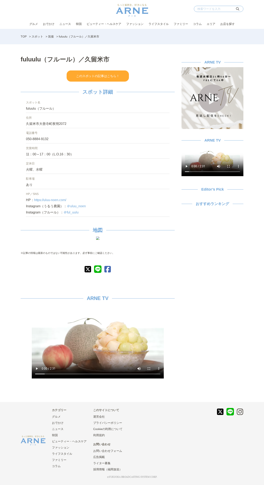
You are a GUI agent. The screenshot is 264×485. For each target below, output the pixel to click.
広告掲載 (99, 457)
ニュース (65, 24)
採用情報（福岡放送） (107, 469)
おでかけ (48, 24)
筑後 (51, 36)
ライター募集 (102, 463)
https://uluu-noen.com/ (50, 200)
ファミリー (181, 24)
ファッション (135, 24)
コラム (197, 24)
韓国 (79, 24)
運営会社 (99, 416)
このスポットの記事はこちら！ (97, 76)
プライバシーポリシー (107, 422)
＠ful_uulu (71, 212)
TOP (24, 36)
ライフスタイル (158, 24)
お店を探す (227, 24)
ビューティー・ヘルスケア (104, 24)
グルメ (33, 24)
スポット (37, 36)
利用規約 (99, 435)
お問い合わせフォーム (107, 450)
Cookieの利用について (108, 429)
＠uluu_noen (76, 206)
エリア (211, 24)
